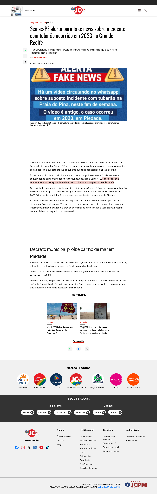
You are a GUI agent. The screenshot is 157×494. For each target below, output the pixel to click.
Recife (28, 412)
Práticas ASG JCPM (88, 440)
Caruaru (44, 412)
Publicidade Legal (111, 447)
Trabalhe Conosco (88, 468)
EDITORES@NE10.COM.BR (109, 487)
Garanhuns (63, 412)
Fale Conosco (86, 464)
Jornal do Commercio (135, 436)
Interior (115, 412)
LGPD (82, 452)
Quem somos (86, 436)
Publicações (85, 456)
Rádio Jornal (131, 440)
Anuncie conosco (111, 451)
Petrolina (82, 412)
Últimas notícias (64, 436)
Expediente (85, 460)
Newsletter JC (109, 443)
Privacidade (85, 444)
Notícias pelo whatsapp (109, 438)
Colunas (60, 440)
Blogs (59, 444)
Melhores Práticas (88, 448)
